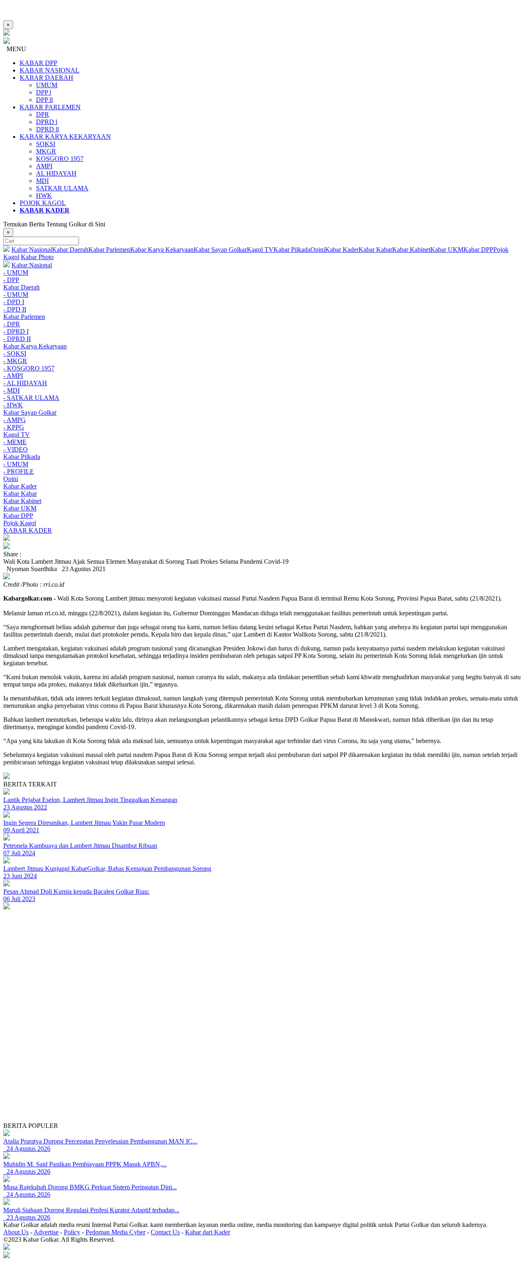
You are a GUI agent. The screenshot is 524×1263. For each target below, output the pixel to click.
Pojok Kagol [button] (19, 523)
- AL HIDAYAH (25, 383)
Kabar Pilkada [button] (21, 456)
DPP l (43, 92)
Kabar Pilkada (291, 249)
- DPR (11, 324)
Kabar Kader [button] (20, 486)
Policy (72, 1232)
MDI (42, 180)
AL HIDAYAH (56, 173)
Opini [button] (10, 478)
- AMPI (13, 375)
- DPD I (13, 301)
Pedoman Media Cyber (115, 1232)
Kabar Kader (342, 249)
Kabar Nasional (31, 249)
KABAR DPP (38, 62)
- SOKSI (14, 353)
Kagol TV (260, 249)
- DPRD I (16, 331)
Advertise (46, 1232)
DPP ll (44, 99)
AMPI (44, 166)
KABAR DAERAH (46, 77)
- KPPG (13, 427)
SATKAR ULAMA (62, 188)
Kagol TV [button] (16, 434)
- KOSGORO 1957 (28, 368)
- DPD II (14, 309)
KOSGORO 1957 (60, 158)
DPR (42, 114)
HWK (44, 195)
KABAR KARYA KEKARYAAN (65, 136)
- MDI (11, 390)
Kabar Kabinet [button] (22, 500)
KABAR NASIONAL (49, 70)
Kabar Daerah (70, 249)
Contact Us (165, 1232)
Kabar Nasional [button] (31, 265)
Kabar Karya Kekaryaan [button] (35, 346)
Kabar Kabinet (411, 249)
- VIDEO (15, 449)
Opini (317, 249)
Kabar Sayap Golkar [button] (29, 412)
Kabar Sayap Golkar (220, 249)
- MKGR (15, 360)
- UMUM (15, 272)
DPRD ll (47, 129)
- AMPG (14, 419)
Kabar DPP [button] (18, 515)
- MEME (15, 441)
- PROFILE (18, 471)
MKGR (46, 151)
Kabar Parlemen (109, 249)
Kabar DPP (478, 249)
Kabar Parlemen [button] (24, 316)
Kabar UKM (446, 249)
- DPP (11, 279)
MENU (14, 48)
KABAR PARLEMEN (50, 107)
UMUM (46, 84)
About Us (16, 1232)
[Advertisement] (249, 1065)
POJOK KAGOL (43, 202)
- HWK (13, 405)
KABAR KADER (27, 530)
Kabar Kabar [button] (20, 493)
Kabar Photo (37, 256)
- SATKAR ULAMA (31, 397)
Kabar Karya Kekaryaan (162, 249)
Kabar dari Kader (207, 1232)
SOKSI (45, 143)
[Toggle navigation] (262, 538)
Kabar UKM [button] (19, 508)
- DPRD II (17, 338)
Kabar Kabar (375, 249)
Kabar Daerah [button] (21, 287)
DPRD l (46, 121)
